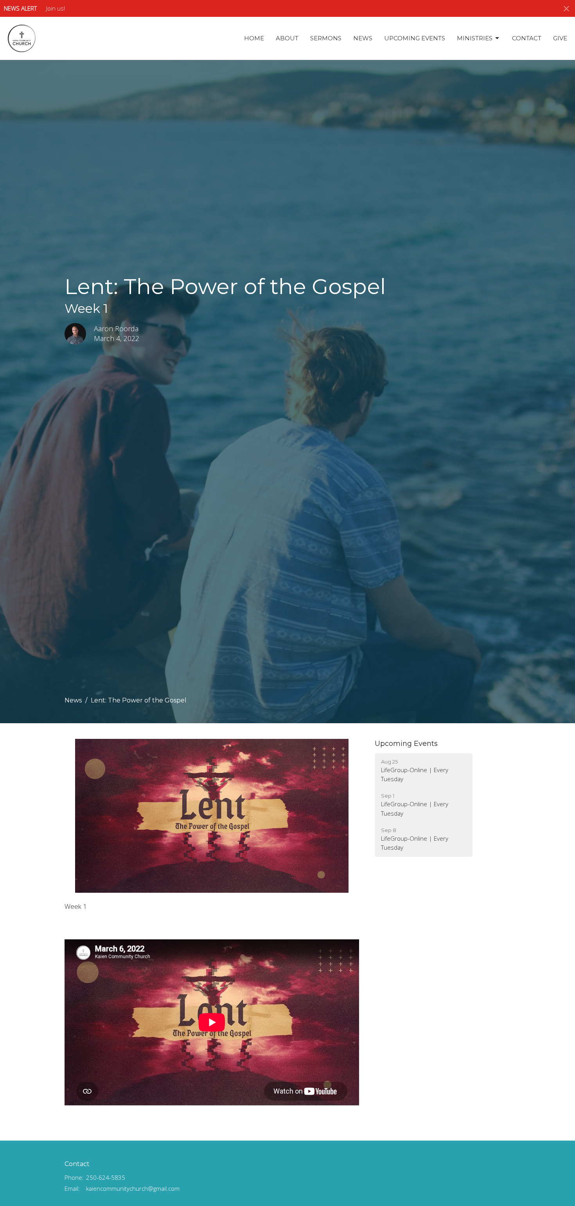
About (287, 38)
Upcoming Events (414, 38)
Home (254, 38)
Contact (526, 38)
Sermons (325, 38)
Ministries (474, 38)
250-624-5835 (105, 1177)
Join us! (55, 8)
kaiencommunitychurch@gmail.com (133, 1188)
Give (560, 38)
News (362, 38)
